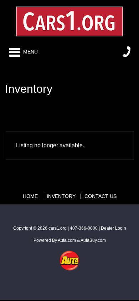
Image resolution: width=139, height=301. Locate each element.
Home (30, 196)
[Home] (69, 19)
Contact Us (100, 196)
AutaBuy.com (93, 240)
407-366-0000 (84, 228)
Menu (30, 52)
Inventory (61, 196)
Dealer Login (113, 228)
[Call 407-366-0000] (126, 51)
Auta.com (67, 240)
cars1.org (57, 228)
